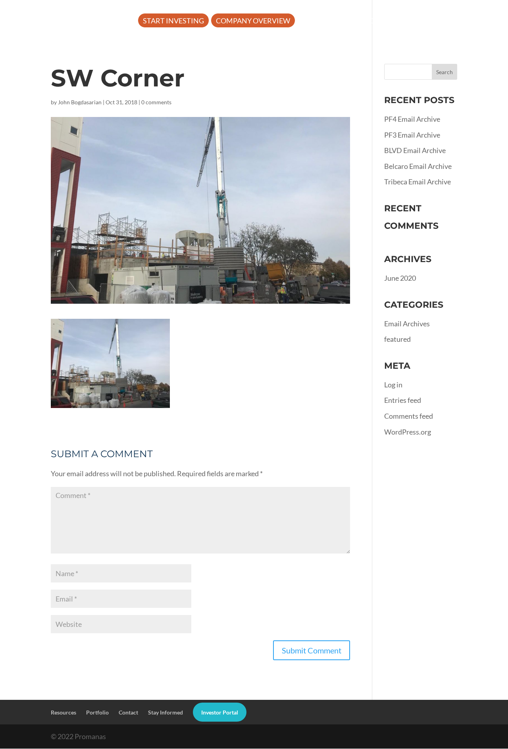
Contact (128, 712)
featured (397, 339)
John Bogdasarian (80, 102)
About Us (319, 21)
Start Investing (173, 21)
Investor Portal (174, 44)
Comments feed (408, 416)
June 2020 (400, 278)
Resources (377, 21)
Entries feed (402, 400)
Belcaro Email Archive (418, 166)
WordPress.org (407, 431)
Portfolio (438, 21)
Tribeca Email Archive (417, 181)
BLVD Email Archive (415, 150)
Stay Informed (165, 712)
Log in (393, 384)
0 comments (156, 102)
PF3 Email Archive (412, 134)
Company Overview (253, 21)
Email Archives (407, 323)
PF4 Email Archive (412, 119)
